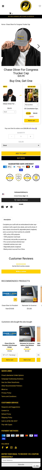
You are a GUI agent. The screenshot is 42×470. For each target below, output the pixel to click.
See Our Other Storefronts (10, 382)
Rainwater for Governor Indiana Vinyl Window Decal (29, 307)
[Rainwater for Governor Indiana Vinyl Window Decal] (29, 294)
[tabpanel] (21, 46)
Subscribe (21, 464)
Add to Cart (9, 360)
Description (7, 219)
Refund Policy (6, 414)
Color (21, 142)
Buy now (21, 158)
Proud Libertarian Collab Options (12, 375)
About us (4, 389)
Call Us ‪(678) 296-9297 (9, 421)
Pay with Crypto (6, 425)
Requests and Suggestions (10, 407)
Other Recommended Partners (11, 386)
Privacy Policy (6, 393)
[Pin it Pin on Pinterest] (11, 208)
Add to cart (31, 120)
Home (3, 24)
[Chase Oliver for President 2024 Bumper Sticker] (9, 294)
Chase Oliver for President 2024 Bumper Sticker (10, 307)
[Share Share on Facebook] (2, 208)
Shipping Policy (6, 417)
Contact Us (5, 410)
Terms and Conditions (8, 396)
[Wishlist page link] (40, 6)
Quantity (21, 133)
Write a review (21, 271)
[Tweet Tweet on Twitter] (7, 208)
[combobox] (9, 112)
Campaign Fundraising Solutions (12, 379)
